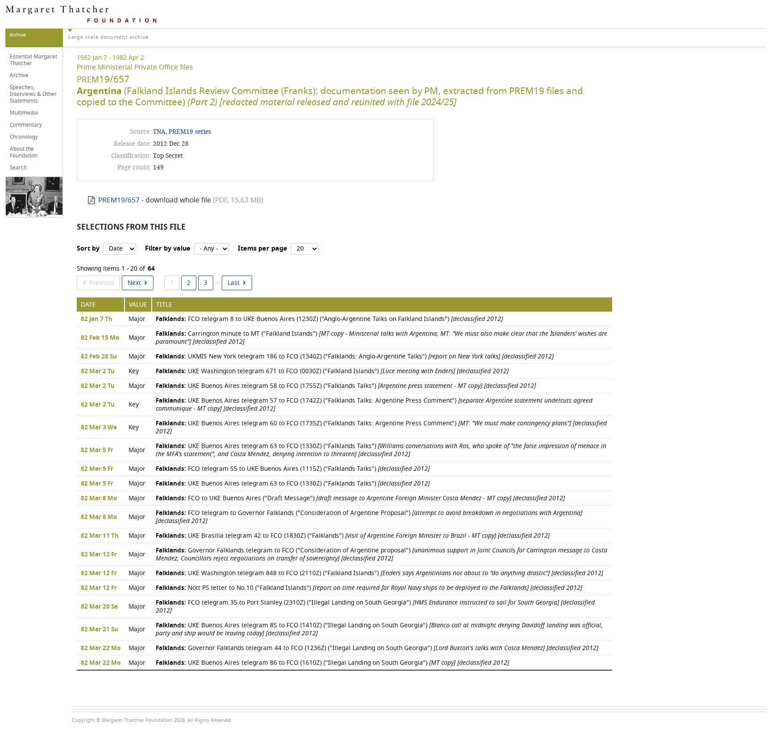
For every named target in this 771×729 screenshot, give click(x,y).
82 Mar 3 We (99, 427)
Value (138, 304)
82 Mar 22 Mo (100, 648)
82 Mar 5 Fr (97, 450)
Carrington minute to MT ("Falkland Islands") (381, 337)
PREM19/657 (119, 200)
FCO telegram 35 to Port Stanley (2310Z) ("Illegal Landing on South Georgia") (375, 606)
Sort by (88, 248)
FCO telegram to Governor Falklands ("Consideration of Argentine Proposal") (369, 517)
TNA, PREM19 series (182, 132)
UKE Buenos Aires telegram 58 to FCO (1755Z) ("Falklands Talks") (346, 386)
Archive (19, 75)
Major (136, 319)
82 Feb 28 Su (99, 356)
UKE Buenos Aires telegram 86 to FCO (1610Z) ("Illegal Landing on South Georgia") (332, 662)
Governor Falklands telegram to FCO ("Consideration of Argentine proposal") (381, 554)
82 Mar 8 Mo (99, 498)
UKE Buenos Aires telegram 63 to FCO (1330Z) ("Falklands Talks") (381, 450)
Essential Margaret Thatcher (33, 60)
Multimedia (24, 113)
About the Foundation (23, 152)
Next (134, 283)
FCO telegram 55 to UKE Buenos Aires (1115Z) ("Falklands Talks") (293, 469)
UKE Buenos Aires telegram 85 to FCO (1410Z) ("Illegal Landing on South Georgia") (379, 629)
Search (18, 168)
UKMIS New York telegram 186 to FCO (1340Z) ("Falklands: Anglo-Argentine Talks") (355, 356)
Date (88, 304)
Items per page (262, 248)
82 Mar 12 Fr (99, 554)
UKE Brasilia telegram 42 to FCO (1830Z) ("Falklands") (353, 535)
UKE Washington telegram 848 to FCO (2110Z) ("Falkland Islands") (379, 573)
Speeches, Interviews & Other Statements (33, 94)
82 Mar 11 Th (100, 535)
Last (234, 283)
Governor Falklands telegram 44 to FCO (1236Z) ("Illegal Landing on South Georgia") (377, 648)
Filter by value (168, 248)
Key (133, 371)
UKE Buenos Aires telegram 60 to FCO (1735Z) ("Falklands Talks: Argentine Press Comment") (381, 427)
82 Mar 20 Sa (99, 606)
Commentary (26, 125)
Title (164, 304)
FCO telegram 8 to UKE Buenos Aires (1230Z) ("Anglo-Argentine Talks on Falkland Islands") (329, 319)
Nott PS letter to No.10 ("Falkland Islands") (369, 588)
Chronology (24, 137)
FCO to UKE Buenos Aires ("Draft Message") (360, 498)
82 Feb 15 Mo (100, 338)
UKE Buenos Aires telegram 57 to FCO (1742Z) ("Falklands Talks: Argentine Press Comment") (374, 404)
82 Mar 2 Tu (98, 371)
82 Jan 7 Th (96, 319)
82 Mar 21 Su (99, 629)
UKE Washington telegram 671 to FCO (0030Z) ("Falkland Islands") (332, 371)
